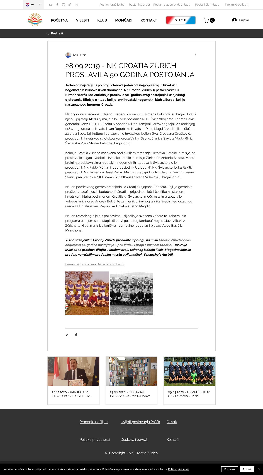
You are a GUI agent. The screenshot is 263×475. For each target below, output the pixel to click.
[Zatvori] (259, 469)
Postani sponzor (139, 4)
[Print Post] (75, 334)
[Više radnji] (195, 55)
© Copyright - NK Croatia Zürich (131, 453)
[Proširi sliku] (87, 293)
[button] (85, 19)
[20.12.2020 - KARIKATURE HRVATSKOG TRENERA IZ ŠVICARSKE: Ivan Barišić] (73, 371)
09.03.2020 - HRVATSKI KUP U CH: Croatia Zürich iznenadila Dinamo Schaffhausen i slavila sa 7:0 (189, 394)
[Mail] (50, 5)
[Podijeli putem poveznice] (67, 334)
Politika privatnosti (178, 469)
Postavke (229, 469)
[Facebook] (57, 4)
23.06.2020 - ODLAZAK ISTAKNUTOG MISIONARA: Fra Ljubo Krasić (130, 394)
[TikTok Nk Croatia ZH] (70, 4)
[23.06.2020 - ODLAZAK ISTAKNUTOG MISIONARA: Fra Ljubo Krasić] (131, 371)
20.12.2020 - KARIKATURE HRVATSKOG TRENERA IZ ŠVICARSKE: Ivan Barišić (71, 394)
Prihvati (247, 469)
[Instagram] (63, 4)
